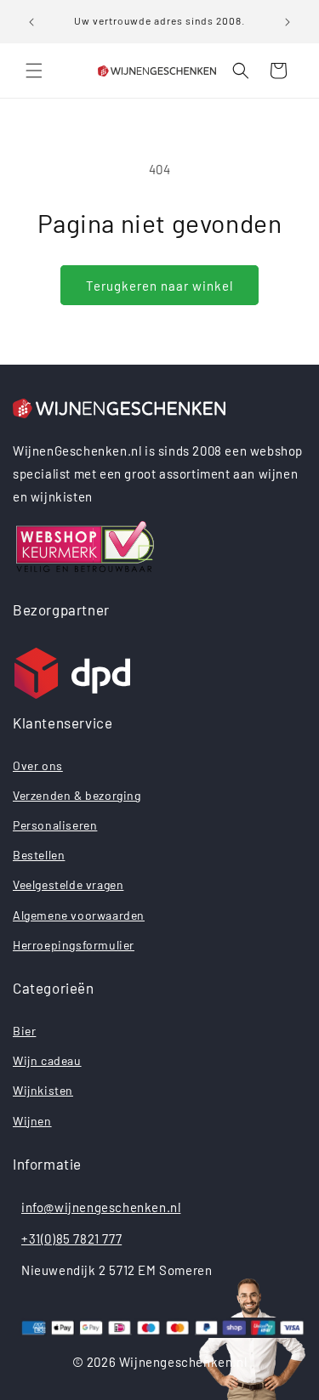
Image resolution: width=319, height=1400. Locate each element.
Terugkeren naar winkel (159, 285)
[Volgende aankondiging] (287, 22)
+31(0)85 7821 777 (71, 1238)
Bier (24, 1030)
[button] (34, 70)
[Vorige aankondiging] (31, 22)
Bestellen (39, 854)
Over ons (38, 765)
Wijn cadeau (47, 1060)
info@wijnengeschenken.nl (100, 1207)
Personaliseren (55, 825)
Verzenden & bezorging (77, 795)
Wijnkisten (43, 1090)
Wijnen (32, 1121)
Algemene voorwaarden (79, 915)
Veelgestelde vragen (68, 884)
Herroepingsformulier (73, 945)
